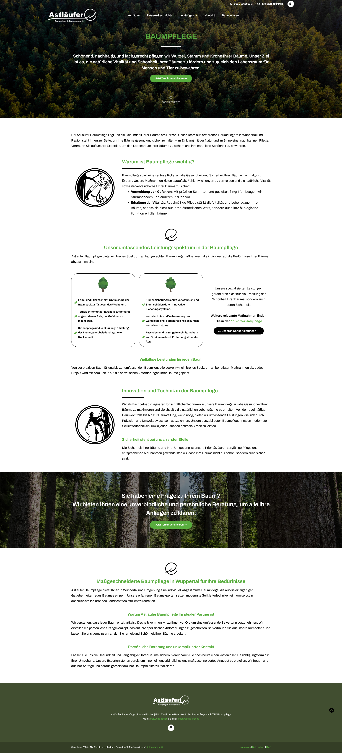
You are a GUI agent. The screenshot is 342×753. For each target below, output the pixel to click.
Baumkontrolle (154, 367)
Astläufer (134, 15)
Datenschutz (258, 747)
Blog (268, 747)
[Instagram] (290, 4)
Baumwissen (230, 15)
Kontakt (210, 15)
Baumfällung (105, 367)
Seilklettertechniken (136, 426)
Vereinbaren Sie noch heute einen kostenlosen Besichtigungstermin (218, 655)
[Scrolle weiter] (171, 97)
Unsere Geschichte (159, 15)
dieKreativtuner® (154, 747)
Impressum (245, 747)
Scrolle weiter (171, 102)
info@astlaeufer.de (188, 718)
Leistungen (187, 15)
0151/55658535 (159, 718)
